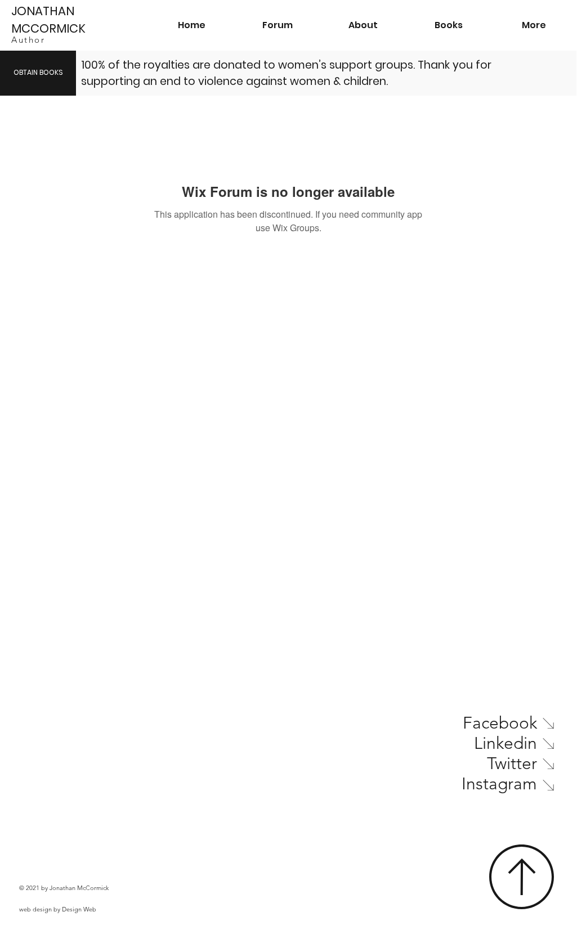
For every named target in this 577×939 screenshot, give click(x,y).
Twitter (512, 763)
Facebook (500, 723)
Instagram (499, 784)
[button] (448, 25)
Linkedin (505, 743)
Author (28, 39)
